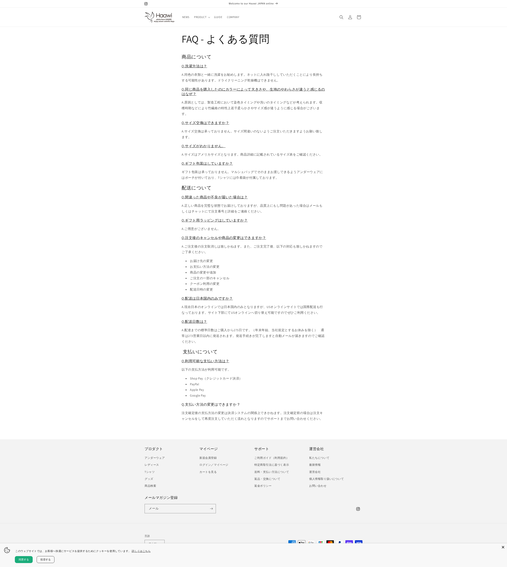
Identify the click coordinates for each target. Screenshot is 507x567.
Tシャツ (150, 472)
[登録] (211, 508)
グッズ (149, 479)
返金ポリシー (263, 486)
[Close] (503, 547)
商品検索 (150, 486)
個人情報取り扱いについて (326, 479)
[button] (202, 17)
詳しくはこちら (141, 551)
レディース (152, 465)
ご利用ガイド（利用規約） (271, 458)
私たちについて (319, 458)
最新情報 (315, 465)
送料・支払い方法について (271, 472)
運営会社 (315, 472)
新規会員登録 (208, 458)
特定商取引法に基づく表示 (271, 465)
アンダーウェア (155, 458)
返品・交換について (267, 479)
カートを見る (208, 472)
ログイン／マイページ (213, 465)
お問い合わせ (318, 486)
